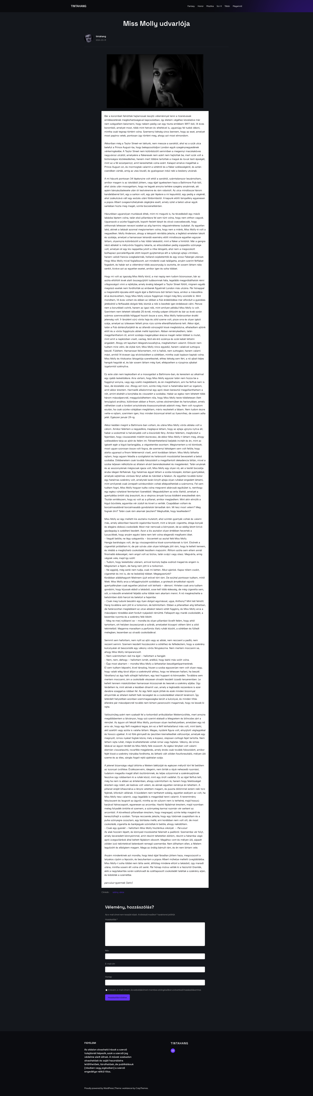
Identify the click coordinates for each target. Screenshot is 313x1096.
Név (107, 950)
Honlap (108, 976)
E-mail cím (110, 963)
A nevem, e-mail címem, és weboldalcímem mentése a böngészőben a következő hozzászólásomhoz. (154, 990)
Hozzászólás (111, 919)
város (121, 892)
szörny (115, 892)
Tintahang (78, 6)
